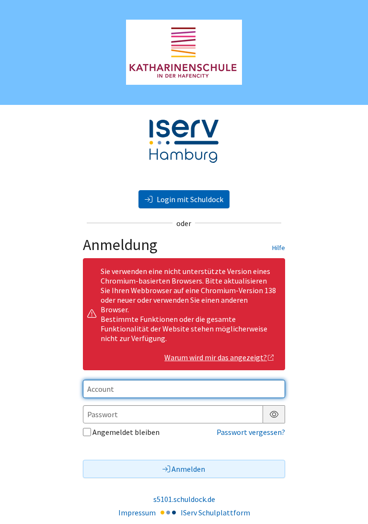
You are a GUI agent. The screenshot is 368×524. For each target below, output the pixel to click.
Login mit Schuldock (189, 199)
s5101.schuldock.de (184, 499)
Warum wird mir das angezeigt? (215, 357)
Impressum (137, 512)
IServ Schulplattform (215, 512)
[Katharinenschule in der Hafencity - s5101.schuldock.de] (184, 52)
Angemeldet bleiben (126, 432)
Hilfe (278, 247)
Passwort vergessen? (251, 432)
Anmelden (188, 469)
